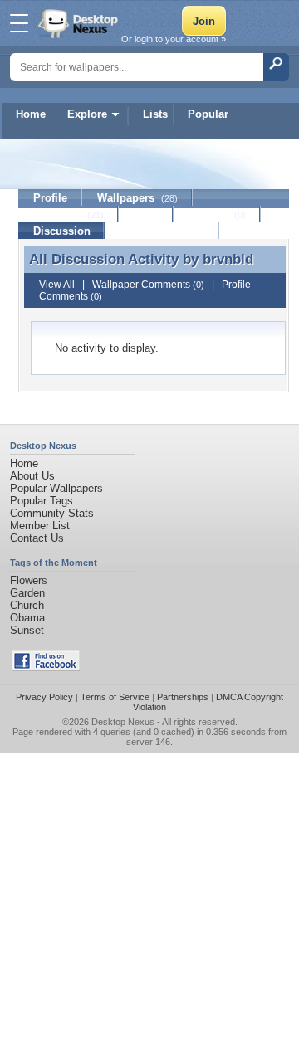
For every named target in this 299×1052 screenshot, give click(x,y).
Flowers (28, 580)
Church (27, 605)
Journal (217, 214)
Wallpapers (137, 198)
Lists (155, 114)
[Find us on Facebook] (46, 667)
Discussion (62, 231)
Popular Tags (41, 500)
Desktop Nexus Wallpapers (79, 23)
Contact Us (37, 538)
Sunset (27, 630)
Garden (27, 593)
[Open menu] (19, 23)
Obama (27, 617)
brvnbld (228, 259)
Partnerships (182, 697)
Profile (50, 198)
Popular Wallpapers (56, 488)
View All (57, 284)
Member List (40, 525)
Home (31, 114)
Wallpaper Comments (148, 284)
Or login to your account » (173, 39)
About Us (32, 476)
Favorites (68, 214)
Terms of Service (115, 697)
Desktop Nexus (122, 722)
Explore (87, 114)
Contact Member (162, 231)
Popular (208, 114)
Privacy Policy (44, 697)
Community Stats (52, 513)
